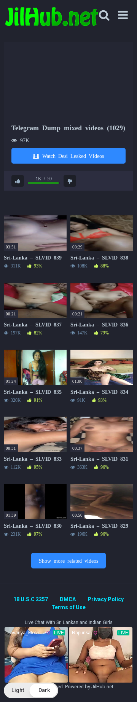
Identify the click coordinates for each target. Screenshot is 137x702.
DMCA (68, 599)
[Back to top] (123, 686)
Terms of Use (68, 607)
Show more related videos (68, 560)
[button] (31, 690)
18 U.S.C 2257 (30, 599)
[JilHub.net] (51, 20)
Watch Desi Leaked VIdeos (72, 155)
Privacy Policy (106, 599)
